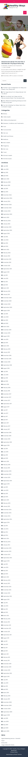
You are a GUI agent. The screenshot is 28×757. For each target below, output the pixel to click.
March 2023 (6, 217)
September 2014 (7, 519)
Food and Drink (7, 129)
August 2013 (6, 561)
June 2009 (6, 721)
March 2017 (6, 423)
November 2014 (7, 512)
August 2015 (6, 484)
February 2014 (6, 541)
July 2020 (5, 313)
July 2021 (5, 275)
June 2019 (5, 339)
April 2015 (5, 496)
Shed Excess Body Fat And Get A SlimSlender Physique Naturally (13, 62)
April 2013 (5, 573)
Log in (2, 740)
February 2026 (7, 182)
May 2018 (5, 378)
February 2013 (6, 580)
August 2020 (6, 310)
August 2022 (6, 233)
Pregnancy (6, 146)
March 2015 (6, 500)
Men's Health (6, 142)
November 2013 (7, 551)
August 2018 (6, 368)
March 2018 (6, 384)
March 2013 (6, 577)
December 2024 (7, 195)
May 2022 (5, 243)
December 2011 (7, 625)
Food (4, 126)
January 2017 (6, 429)
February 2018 (6, 387)
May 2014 (5, 532)
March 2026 (6, 179)
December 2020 (7, 297)
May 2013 (5, 570)
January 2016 (6, 468)
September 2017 (7, 403)
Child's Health (7, 117)
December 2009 (7, 702)
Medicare (5, 139)
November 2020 (7, 301)
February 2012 (6, 618)
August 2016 (6, 445)
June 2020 (5, 317)
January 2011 (6, 660)
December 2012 (7, 586)
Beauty (5, 113)
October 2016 (6, 439)
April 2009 (5, 728)
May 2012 (5, 609)
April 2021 (5, 285)
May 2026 (5, 172)
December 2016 (7, 432)
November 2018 (7, 358)
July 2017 (5, 410)
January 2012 (6, 622)
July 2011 (5, 641)
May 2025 (5, 191)
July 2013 (5, 564)
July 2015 (5, 487)
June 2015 (5, 490)
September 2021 (7, 268)
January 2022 (6, 256)
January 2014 (6, 545)
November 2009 (7, 705)
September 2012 (7, 596)
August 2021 (6, 272)
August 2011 (6, 638)
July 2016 (5, 448)
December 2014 (7, 509)
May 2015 (5, 493)
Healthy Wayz (17, 5)
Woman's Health (7, 155)
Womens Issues (7, 158)
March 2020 (6, 326)
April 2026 (5, 175)
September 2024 (7, 198)
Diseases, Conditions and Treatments (12, 65)
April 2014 (5, 535)
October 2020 (6, 304)
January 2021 (6, 294)
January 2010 (6, 699)
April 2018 (5, 381)
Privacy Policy (14, 752)
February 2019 (6, 349)
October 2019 (6, 333)
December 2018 (7, 355)
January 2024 (6, 201)
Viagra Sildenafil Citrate (7, 745)
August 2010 (6, 676)
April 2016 (5, 458)
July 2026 (5, 166)
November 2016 (7, 435)
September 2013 (7, 557)
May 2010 (5, 686)
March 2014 (6, 538)
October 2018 (6, 362)
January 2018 (6, 390)
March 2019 (6, 346)
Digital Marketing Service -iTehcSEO (10, 738)
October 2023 (6, 211)
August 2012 (6, 599)
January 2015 (6, 506)
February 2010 (6, 695)
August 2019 (6, 336)
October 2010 (6, 670)
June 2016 (5, 451)
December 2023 (7, 204)
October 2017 (6, 400)
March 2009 (6, 731)
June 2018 (5, 374)
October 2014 (6, 516)
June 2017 (5, 413)
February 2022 (6, 252)
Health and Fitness (8, 136)
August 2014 (6, 522)
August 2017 (6, 407)
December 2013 (7, 548)
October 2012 (6, 593)
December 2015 (7, 471)
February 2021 (6, 291)
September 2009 (7, 712)
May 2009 (5, 724)
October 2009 (6, 708)
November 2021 (7, 262)
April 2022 (5, 246)
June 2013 (5, 567)
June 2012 (5, 606)
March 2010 (6, 692)
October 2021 (6, 265)
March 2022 (6, 249)
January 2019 (6, 352)
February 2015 (6, 503)
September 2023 (7, 214)
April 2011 (5, 651)
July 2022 (5, 236)
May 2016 (5, 455)
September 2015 (7, 480)
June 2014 (5, 529)
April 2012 (5, 612)
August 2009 (6, 715)
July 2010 (5, 679)
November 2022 (7, 227)
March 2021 (6, 288)
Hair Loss (5, 133)
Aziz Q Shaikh (7, 67)
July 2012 (5, 602)
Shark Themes (18, 754)
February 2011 (6, 657)
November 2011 (7, 628)
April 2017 (5, 419)
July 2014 (5, 525)
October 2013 (6, 554)
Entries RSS (4, 742)
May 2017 (5, 416)
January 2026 (6, 185)
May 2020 (5, 320)
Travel (4, 152)
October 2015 (6, 477)
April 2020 (5, 323)
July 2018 (5, 371)
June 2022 (5, 240)
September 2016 (7, 442)
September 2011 (7, 634)
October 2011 (6, 631)
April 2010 (5, 689)
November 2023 (7, 207)
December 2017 (7, 394)
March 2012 (6, 615)
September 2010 (7, 673)
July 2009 (5, 718)
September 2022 (7, 230)
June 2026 (5, 169)
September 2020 (7, 307)
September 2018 (7, 365)
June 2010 (5, 683)
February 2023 (7, 220)
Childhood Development (9, 120)
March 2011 (6, 654)
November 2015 (7, 474)
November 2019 (7, 329)
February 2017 (6, 426)
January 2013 (6, 583)
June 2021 (5, 278)
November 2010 (7, 667)
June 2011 (5, 644)
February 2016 (6, 464)
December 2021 (7, 259)
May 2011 (5, 647)
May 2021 (5, 281)
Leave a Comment (18, 75)
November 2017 (7, 397)
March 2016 (6, 461)
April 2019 (5, 342)
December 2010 (7, 663)
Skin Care (5, 149)
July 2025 (5, 188)
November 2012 (7, 590)
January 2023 (6, 224)
